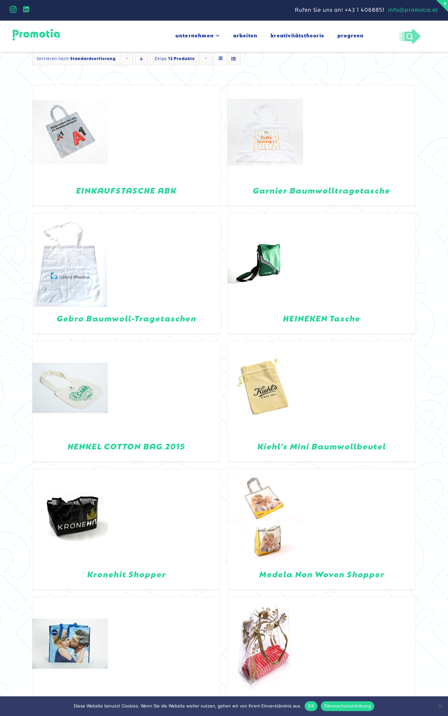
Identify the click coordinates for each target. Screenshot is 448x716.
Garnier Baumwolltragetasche (321, 190)
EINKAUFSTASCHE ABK (126, 190)
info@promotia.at (413, 9)
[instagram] (13, 9)
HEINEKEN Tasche (321, 318)
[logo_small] (36, 30)
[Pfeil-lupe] (409, 31)
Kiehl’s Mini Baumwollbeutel (321, 446)
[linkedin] (26, 9)
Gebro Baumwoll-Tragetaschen (126, 318)
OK (311, 705)
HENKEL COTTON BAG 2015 (126, 446)
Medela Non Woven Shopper (321, 574)
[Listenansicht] (233, 58)
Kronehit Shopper (126, 574)
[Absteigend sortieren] (141, 58)
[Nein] (440, 706)
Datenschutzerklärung (347, 705)
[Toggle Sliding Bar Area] (442, 6)
